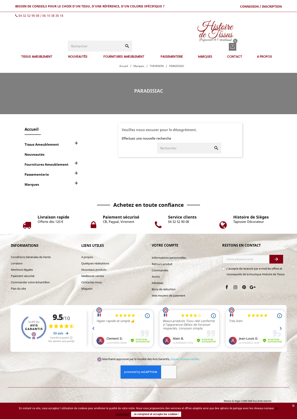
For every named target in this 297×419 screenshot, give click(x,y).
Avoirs (156, 277)
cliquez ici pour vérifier (184, 359)
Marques (32, 184)
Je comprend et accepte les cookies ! (156, 414)
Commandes (160, 270)
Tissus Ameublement (42, 144)
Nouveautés (34, 154)
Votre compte (165, 245)
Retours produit (162, 264)
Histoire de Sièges (232, 401)
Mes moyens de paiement (168, 295)
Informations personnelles (169, 258)
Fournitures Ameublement (46, 164)
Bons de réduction (163, 289)
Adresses (157, 283)
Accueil (32, 129)
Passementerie (37, 174)
